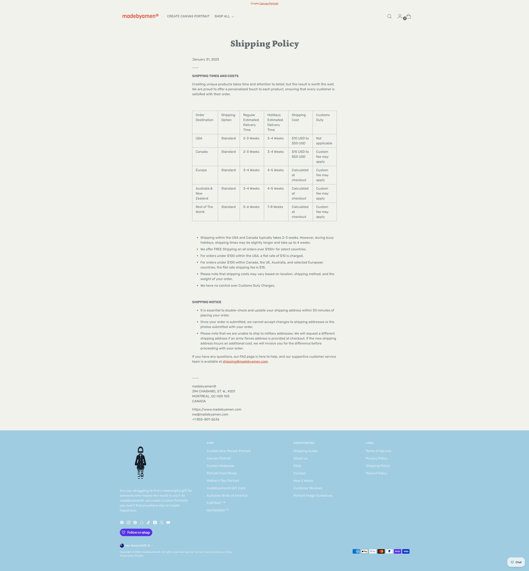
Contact (299, 473)
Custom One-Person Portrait (228, 451)
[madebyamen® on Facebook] (122, 523)
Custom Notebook (220, 466)
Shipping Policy (378, 466)
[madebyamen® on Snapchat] (142, 523)
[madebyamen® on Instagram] (128, 523)
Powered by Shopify (132, 555)
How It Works (303, 481)
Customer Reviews (307, 488)
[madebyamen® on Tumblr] (155, 523)
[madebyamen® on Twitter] (162, 523)
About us (300, 458)
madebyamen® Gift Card (226, 488)
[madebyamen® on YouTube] (168, 523)
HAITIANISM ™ (218, 510)
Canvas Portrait (219, 458)
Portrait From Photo (222, 473)
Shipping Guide (305, 451)
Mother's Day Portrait (223, 481)
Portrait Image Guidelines (312, 495)
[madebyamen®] (140, 16)
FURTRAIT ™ (216, 503)
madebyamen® (151, 551)
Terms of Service (378, 451)
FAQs (297, 466)
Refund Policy (376, 473)
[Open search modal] (389, 16)
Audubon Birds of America (227, 495)
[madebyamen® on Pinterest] (135, 523)
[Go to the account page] (398, 16)
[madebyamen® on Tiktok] (148, 523)
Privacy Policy (376, 458)
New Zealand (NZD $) (137, 545)
